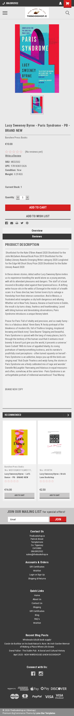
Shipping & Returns (37, 578)
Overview (37, 230)
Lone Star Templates (45, 713)
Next (68, 415)
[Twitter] (22, 223)
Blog (37, 615)
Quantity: (9, 197)
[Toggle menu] (5, 12)
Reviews (37, 236)
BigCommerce (18, 713)
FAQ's (37, 619)
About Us (37, 599)
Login (32, 574)
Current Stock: (13, 187)
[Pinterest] (27, 223)
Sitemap (31, 710)
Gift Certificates (37, 567)
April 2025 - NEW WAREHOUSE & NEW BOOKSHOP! (37, 654)
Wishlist (37, 571)
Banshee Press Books (14, 467)
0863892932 (12, 3)
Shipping (37, 607)
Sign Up (41, 574)
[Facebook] (6, 223)
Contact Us (37, 603)
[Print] (16, 223)
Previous (64, 415)
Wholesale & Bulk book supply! (37, 640)
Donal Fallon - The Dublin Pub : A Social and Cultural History (37, 651)
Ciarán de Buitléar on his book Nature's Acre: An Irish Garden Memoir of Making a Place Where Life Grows (37, 645)
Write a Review (13, 155)
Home (37, 595)
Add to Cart (19, 495)
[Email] (11, 223)
